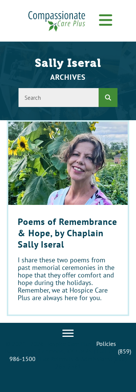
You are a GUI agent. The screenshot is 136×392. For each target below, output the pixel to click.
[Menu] (68, 333)
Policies (106, 343)
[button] (105, 20)
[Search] (108, 97)
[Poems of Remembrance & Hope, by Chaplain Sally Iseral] (68, 218)
